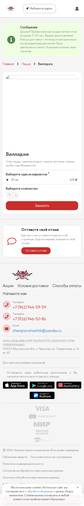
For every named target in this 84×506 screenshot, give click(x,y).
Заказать (42, 206)
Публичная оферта (15, 457)
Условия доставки (32, 286)
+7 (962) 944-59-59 (29, 307)
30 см (14, 179)
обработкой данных (40, 491)
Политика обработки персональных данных (31, 477)
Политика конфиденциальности (23, 463)
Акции (8, 286)
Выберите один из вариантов (26, 174)
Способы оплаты (66, 286)
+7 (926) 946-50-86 (29, 319)
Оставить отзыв (35, 250)
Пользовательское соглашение (51, 457)
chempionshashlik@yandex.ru (37, 330)
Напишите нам (15, 293)
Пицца (26, 64)
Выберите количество (22, 188)
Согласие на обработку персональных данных (33, 470)
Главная (8, 64)
